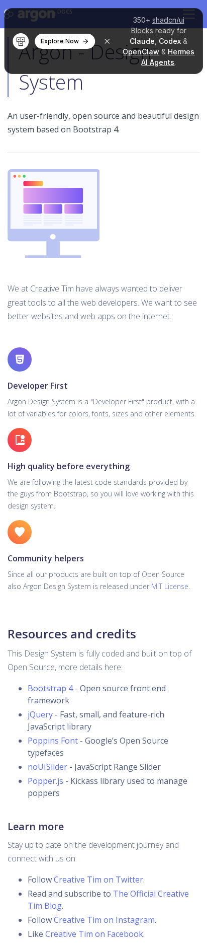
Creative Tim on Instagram (104, 919)
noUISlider (47, 766)
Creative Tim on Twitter (98, 879)
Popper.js (45, 780)
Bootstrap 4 (50, 688)
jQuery (40, 714)
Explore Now (60, 41)
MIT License (169, 586)
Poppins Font (53, 740)
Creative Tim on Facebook (94, 933)
